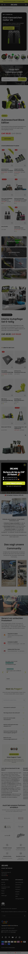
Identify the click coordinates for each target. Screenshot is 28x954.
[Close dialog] (25, 465)
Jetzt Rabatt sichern (14, 483)
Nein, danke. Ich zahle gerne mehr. (14, 486)
